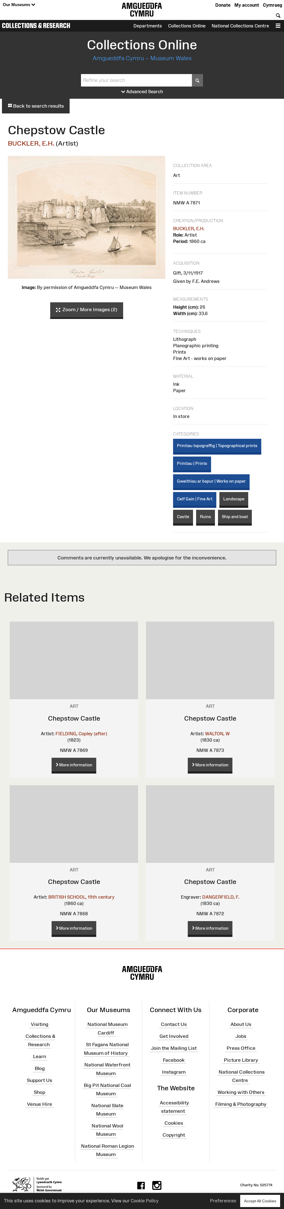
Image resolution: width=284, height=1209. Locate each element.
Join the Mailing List (174, 1048)
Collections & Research (36, 25)
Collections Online (187, 25)
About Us (240, 1024)
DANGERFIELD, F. (220, 896)
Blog (40, 1068)
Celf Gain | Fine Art (194, 498)
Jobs (240, 1036)
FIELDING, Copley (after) (81, 733)
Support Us (39, 1080)
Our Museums (17, 4)
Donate (222, 4)
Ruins (205, 516)
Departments (147, 25)
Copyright (174, 1135)
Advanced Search (144, 91)
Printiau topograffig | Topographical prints (217, 445)
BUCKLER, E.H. (31, 143)
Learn (39, 1056)
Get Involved (173, 1036)
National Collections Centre (240, 25)
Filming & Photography (241, 1104)
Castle (183, 516)
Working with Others (240, 1092)
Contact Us (174, 1024)
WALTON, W (217, 733)
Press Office (241, 1048)
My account (246, 4)
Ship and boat (235, 516)
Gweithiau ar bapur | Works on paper (211, 481)
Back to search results (38, 106)
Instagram (174, 1071)
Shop (39, 1092)
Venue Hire (39, 1104)
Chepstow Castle (74, 718)
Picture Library (241, 1060)
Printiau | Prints (192, 463)
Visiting (39, 1024)
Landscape (233, 498)
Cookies (173, 1123)
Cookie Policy (145, 1200)
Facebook (174, 1060)
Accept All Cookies (260, 1201)
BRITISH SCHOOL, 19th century (81, 896)
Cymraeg (272, 4)
